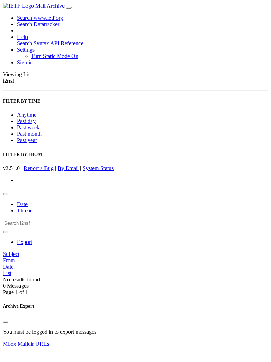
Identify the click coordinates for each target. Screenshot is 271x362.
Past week (28, 127)
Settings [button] (26, 50)
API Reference (66, 43)
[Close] (5, 322)
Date (22, 204)
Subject (11, 254)
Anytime (26, 115)
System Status (98, 168)
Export (24, 242)
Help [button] (22, 37)
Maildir (26, 344)
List (7, 273)
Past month (29, 134)
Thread (25, 211)
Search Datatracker (38, 24)
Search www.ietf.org (40, 18)
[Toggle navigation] (69, 8)
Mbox (9, 344)
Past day (26, 121)
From (9, 260)
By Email (68, 168)
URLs (42, 344)
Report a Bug (39, 168)
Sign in (25, 62)
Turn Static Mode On (54, 56)
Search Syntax (33, 43)
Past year (27, 140)
